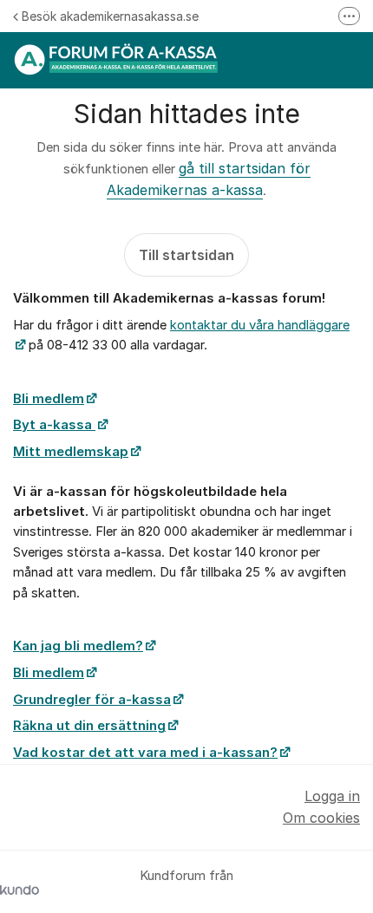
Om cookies (321, 817)
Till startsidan (186, 255)
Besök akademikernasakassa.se (110, 16)
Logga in (332, 796)
